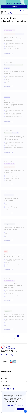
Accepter (20, 409)
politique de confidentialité (10, 401)
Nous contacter (5, 354)
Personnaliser (10, 405)
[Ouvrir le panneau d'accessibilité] (25, 411)
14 (14, 338)
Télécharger (14, 6)
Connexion (23, 10)
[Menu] (26, 10)
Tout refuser (20, 405)
